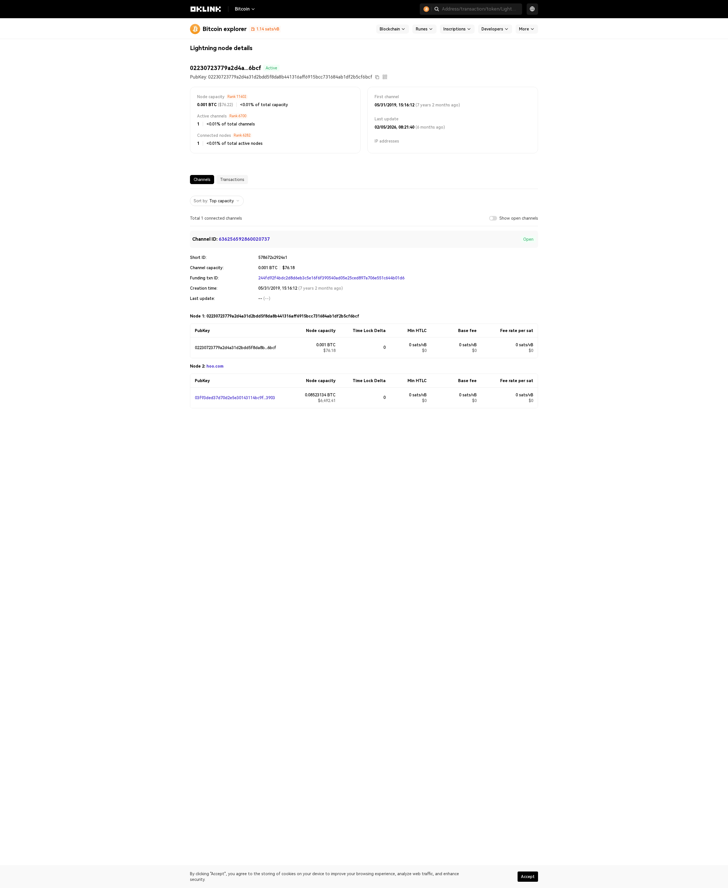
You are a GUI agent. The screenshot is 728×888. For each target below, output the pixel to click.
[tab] (202, 179)
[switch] (493, 218)
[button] (437, 9)
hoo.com (215, 366)
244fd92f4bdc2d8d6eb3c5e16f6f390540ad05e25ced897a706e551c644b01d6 (331, 278)
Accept (528, 876)
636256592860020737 (244, 239)
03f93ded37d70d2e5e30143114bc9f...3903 (235, 397)
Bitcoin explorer (224, 29)
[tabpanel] (364, 298)
